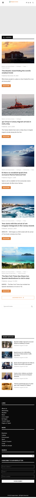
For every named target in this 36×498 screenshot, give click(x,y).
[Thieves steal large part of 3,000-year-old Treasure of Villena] (7, 386)
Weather (4, 413)
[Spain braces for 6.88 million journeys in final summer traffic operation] (7, 355)
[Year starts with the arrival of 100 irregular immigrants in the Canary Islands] (18, 207)
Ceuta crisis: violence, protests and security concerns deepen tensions (23, 375)
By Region (4, 419)
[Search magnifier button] (33, 456)
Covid (3, 443)
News (3, 415)
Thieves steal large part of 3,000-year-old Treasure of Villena (24, 384)
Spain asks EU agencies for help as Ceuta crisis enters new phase (24, 363)
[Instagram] (30, 2)
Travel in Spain (6, 421)
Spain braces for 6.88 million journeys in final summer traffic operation (23, 354)
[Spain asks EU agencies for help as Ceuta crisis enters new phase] (7, 365)
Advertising (5, 410)
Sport (3, 439)
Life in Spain (5, 417)
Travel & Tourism (6, 441)
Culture (4, 435)
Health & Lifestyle (7, 445)
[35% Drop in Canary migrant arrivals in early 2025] (18, 105)
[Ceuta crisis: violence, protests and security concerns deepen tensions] (7, 375)
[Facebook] (26, 2)
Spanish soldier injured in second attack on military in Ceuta (23, 342)
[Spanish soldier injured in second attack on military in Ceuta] (7, 344)
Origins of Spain (6, 423)
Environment (5, 437)
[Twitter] (28, 2)
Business (4, 433)
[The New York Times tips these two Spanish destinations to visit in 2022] (18, 258)
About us (4, 408)
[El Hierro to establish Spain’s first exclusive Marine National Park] (18, 156)
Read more (6, 85)
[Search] (33, 2)
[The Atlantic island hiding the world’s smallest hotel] (18, 52)
